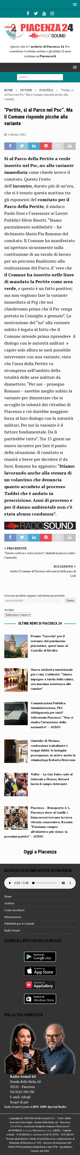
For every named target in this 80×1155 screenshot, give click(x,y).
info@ (26, 1097)
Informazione (12, 917)
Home (8, 896)
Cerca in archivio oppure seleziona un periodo (34, 595)
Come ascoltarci (14, 910)
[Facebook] (28, 13)
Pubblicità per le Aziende (19, 923)
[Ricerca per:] (40, 77)
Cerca (70, 600)
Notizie (26, 90)
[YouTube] (44, 13)
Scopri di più (19, 1102)
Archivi (9, 610)
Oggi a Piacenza (40, 852)
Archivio (9, 903)
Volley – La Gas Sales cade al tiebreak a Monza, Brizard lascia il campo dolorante (52, 779)
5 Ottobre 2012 (17, 134)
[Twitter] (36, 13)
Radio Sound (12, 930)
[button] (74, 4)
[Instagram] (52, 13)
